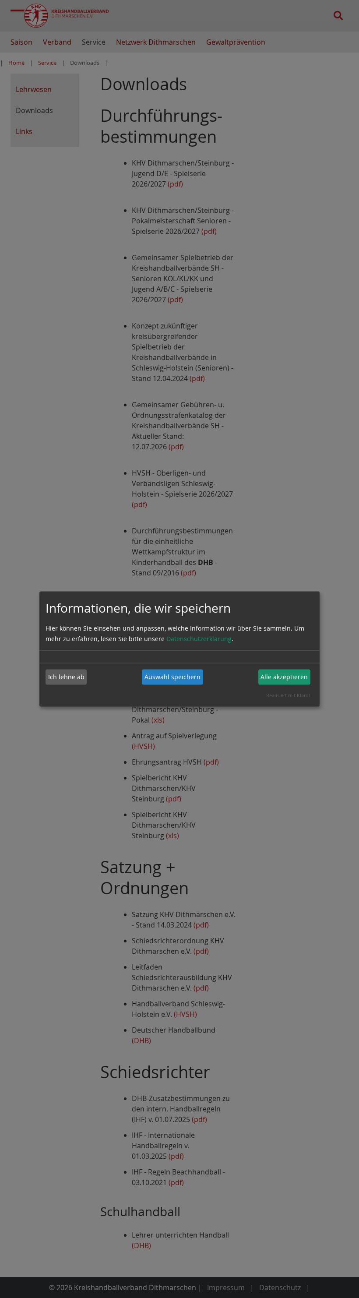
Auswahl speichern (172, 677)
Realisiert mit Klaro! (288, 694)
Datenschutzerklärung (199, 638)
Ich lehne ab (66, 677)
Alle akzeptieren (284, 677)
